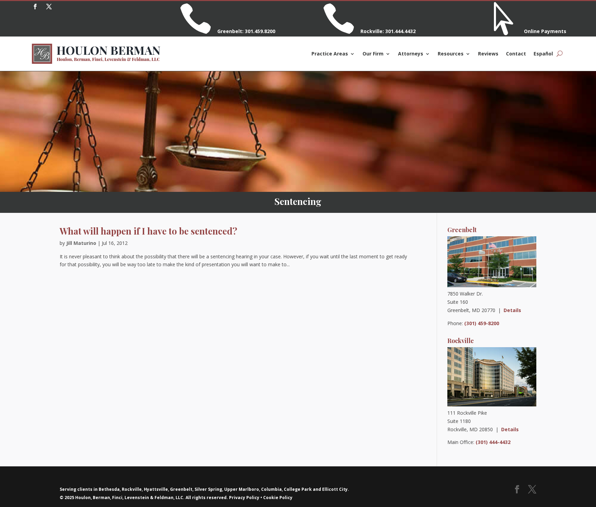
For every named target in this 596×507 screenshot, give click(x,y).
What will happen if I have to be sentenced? (148, 231)
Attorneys (410, 53)
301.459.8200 (260, 31)
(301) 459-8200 (481, 323)
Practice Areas (329, 53)
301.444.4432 (400, 31)
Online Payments (545, 31)
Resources (451, 53)
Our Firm (373, 53)
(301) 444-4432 (493, 442)
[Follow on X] (48, 6)
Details (512, 310)
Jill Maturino (81, 243)
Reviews (488, 53)
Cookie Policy (277, 497)
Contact (516, 53)
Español (543, 53)
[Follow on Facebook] (35, 6)
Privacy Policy (244, 497)
